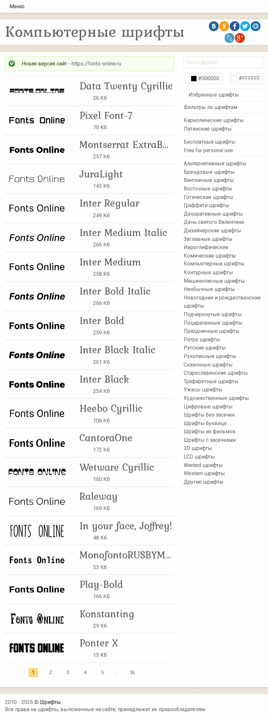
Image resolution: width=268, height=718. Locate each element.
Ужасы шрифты (203, 389)
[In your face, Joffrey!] (37, 530)
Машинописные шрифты (214, 281)
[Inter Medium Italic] (37, 237)
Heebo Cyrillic (110, 408)
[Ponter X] (37, 647)
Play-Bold (101, 584)
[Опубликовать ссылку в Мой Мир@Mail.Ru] (255, 26)
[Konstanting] (37, 618)
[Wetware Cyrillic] (37, 472)
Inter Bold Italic (114, 290)
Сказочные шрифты (208, 364)
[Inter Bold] (37, 325)
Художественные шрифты (216, 398)
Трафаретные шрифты (211, 381)
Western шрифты (204, 473)
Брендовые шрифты (209, 172)
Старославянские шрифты (216, 373)
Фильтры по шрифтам (210, 107)
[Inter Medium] (37, 266)
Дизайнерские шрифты (212, 230)
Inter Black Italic (117, 349)
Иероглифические (206, 247)
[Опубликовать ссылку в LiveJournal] (229, 38)
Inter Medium (110, 261)
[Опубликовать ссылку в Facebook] (235, 26)
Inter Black (104, 378)
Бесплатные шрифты (210, 142)
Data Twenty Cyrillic (126, 85)
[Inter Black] (37, 384)
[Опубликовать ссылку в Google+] (240, 38)
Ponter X (98, 642)
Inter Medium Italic (123, 232)
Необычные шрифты (209, 289)
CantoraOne (105, 437)
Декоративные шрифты (213, 214)
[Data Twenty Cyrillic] (37, 90)
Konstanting (106, 613)
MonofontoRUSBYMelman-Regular (155, 554)
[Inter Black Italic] (37, 354)
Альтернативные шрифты (215, 163)
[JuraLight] (37, 178)
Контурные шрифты (208, 272)
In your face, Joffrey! (125, 525)
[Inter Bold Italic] (37, 296)
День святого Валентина (214, 222)
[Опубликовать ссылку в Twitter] (245, 26)
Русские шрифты (205, 348)
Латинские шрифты (208, 128)
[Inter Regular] (37, 208)
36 (132, 672)
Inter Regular (109, 202)
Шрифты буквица (205, 423)
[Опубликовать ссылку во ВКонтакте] (214, 26)
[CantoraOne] (37, 442)
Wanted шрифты (203, 465)
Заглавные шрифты (208, 239)
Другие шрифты (204, 482)
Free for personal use (208, 150)
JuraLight (101, 173)
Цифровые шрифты (208, 406)
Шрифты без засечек (209, 415)
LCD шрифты (199, 457)
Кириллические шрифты (214, 120)
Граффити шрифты (206, 205)
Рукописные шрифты (210, 356)
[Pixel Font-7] (37, 120)
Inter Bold (101, 320)
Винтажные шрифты (209, 180)
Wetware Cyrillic (116, 467)
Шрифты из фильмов (210, 431)
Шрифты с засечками (210, 440)
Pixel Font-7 (106, 115)
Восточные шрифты (208, 189)
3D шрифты (198, 448)
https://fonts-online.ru (96, 64)
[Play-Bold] (37, 589)
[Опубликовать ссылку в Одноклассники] (224, 26)
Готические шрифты (208, 197)
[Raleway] (37, 501)
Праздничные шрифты (212, 331)
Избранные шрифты (214, 95)
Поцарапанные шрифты (213, 322)
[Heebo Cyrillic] (37, 413)
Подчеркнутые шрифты (213, 314)
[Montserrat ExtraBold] (37, 149)
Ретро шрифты (202, 339)
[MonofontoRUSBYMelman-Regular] (37, 559)
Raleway (98, 496)
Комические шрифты (210, 256)
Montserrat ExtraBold (127, 144)
